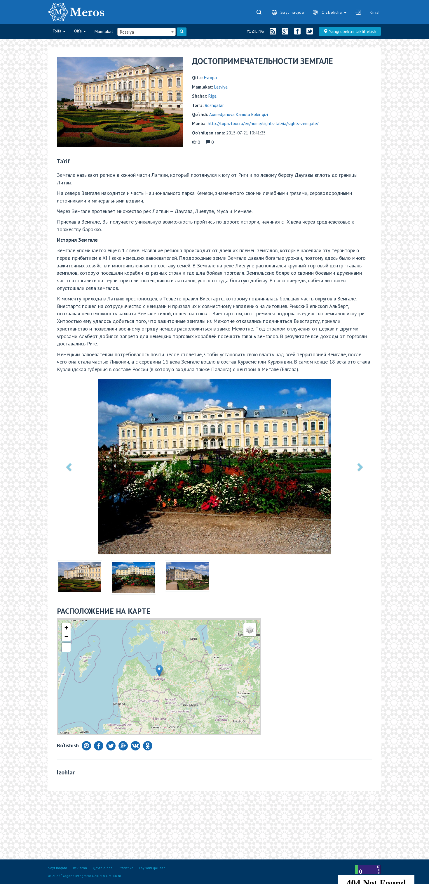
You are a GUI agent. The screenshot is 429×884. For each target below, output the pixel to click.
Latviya (221, 87)
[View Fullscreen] (66, 647)
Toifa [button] (57, 31)
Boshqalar (214, 105)
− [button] (66, 636)
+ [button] (66, 627)
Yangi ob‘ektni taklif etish (352, 31)
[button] (69, 466)
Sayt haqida (292, 12)
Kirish (375, 12)
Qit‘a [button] (78, 31)
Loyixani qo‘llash (152, 868)
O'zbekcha (332, 12)
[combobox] (146, 32)
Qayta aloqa (103, 868)
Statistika (125, 868)
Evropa (210, 77)
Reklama (80, 868)
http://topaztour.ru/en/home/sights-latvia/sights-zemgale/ (263, 123)
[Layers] (249, 629)
